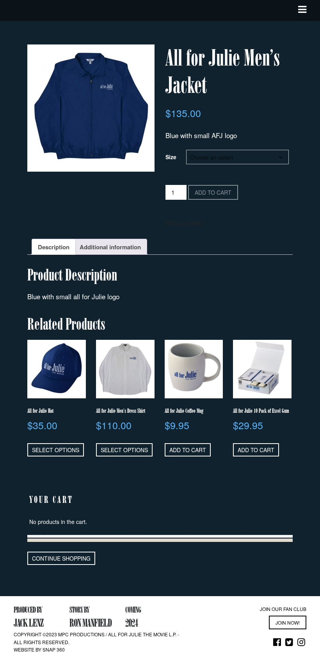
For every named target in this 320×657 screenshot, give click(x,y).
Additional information (110, 247)
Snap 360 (54, 649)
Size (170, 157)
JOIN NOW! (288, 622)
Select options (55, 450)
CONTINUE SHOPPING (61, 558)
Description (53, 247)
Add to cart (213, 192)
